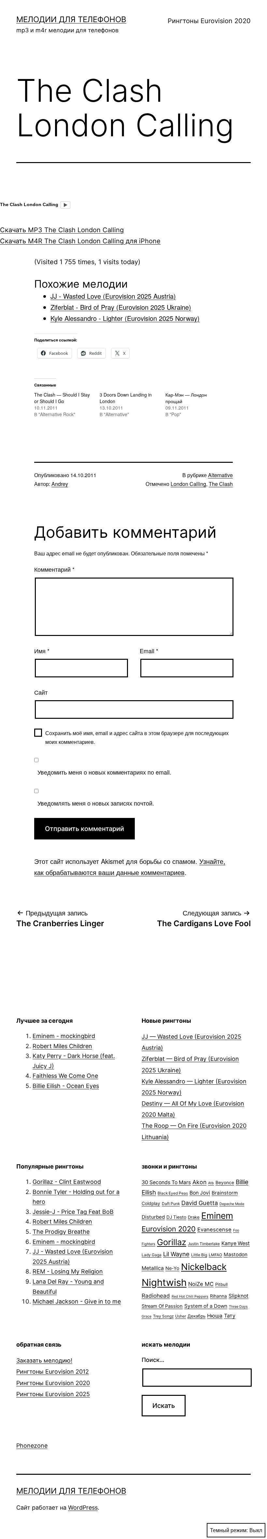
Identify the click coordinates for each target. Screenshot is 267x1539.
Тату (229, 1316)
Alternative (220, 475)
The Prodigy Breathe (61, 1231)
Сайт (41, 692)
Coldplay (151, 1203)
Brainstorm (225, 1193)
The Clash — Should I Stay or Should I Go (62, 397)
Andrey (59, 484)
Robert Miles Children (62, 1046)
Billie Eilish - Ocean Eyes (66, 1085)
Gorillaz (171, 1242)
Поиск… (153, 1359)
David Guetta (199, 1202)
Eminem (217, 1215)
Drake (194, 1217)
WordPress (83, 1507)
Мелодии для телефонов (71, 19)
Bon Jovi (200, 1193)
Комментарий (54, 569)
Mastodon (235, 1254)
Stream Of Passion (162, 1306)
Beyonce (225, 1182)
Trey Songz (163, 1316)
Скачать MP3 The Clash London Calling (62, 230)
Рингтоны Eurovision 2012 (52, 1371)
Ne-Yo (172, 1268)
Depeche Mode (231, 1204)
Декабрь (196, 1316)
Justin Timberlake (204, 1243)
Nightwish (164, 1282)
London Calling (188, 484)
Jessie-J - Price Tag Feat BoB (73, 1211)
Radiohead (156, 1295)
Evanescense (214, 1229)
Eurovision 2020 (169, 1229)
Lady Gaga (152, 1254)
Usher (180, 1316)
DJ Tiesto (176, 1217)
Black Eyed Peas (173, 1193)
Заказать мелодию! (44, 1360)
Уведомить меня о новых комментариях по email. (104, 772)
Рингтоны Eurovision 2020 (209, 21)
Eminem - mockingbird (64, 1036)
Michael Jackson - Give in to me (77, 1301)
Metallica (153, 1268)
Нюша (214, 1316)
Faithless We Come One (65, 1075)
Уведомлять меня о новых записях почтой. (95, 803)
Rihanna (218, 1296)
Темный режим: (229, 1530)
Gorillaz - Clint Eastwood (67, 1181)
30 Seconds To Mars (166, 1182)
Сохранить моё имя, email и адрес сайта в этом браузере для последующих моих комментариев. (137, 737)
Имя (41, 650)
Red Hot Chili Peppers (190, 1296)
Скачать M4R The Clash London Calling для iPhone (80, 241)
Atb (211, 1183)
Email (149, 650)
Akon (199, 1182)
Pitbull (221, 1284)
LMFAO (215, 1254)
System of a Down (205, 1306)
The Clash (221, 484)
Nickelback (204, 1266)
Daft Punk (171, 1203)
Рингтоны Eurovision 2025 (53, 1394)
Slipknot (238, 1296)
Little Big (199, 1254)
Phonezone (32, 1445)
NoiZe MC (201, 1284)
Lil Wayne (176, 1254)
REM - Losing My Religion (68, 1271)
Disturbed (153, 1217)
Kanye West (235, 1243)
